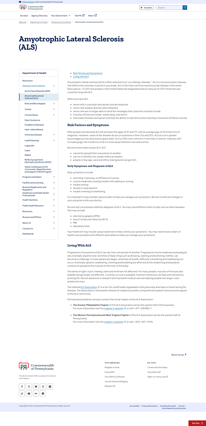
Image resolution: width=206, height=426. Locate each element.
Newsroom (27, 80)
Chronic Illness (31, 115)
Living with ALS (81, 76)
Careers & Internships (157, 367)
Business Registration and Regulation (34, 188)
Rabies (28, 155)
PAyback (109, 386)
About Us (26, 223)
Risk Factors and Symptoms (87, 73)
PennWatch (153, 372)
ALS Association (90, 287)
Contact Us (27, 228)
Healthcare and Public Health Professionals (35, 194)
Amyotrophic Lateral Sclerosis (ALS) (34, 96)
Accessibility (134, 406)
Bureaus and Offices (31, 217)
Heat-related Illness (34, 129)
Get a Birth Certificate (115, 376)
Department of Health (34, 73)
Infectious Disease (33, 134)
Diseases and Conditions (33, 86)
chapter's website (115, 308)
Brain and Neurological (35, 103)
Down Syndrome (32, 120)
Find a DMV (110, 372)
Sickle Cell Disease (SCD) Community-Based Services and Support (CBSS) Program (38, 169)
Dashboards (28, 233)
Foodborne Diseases (34, 124)
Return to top (177, 355)
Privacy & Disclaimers (150, 406)
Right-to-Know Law (156, 376)
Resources (27, 211)
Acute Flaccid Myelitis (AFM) (37, 91)
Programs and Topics (31, 177)
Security (182, 406)
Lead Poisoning (32, 140)
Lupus (27, 150)
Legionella (29, 145)
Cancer (28, 109)
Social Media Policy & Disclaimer (174, 408)
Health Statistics (30, 200)
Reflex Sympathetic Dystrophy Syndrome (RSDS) (38, 160)
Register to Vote (112, 367)
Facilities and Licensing (32, 182)
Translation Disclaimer (168, 406)
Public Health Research (33, 205)
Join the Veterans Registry (116, 381)
